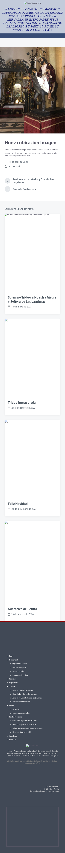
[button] (32, 43)
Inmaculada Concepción (21, 702)
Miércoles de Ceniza (22, 608)
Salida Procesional (15, 717)
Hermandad (13, 660)
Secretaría (12, 679)
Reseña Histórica (18, 671)
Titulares (12, 686)
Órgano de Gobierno (19, 664)
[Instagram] (55, 800)
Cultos (11, 705)
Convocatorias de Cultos (21, 713)
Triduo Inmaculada (22, 402)
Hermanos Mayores (19, 667)
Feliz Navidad (18, 503)
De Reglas (15, 709)
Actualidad (14, 166)
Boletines (12, 740)
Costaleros (13, 736)
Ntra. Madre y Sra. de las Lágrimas (24, 694)
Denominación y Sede (20, 675)
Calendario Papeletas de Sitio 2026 (24, 721)
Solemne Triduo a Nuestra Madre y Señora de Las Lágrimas (32, 299)
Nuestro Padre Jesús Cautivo (22, 690)
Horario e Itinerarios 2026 (21, 732)
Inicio (11, 656)
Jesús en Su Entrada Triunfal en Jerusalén (27, 698)
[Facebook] (46, 800)
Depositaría (13, 683)
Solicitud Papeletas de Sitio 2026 (24, 724)
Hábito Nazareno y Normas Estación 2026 (27, 728)
